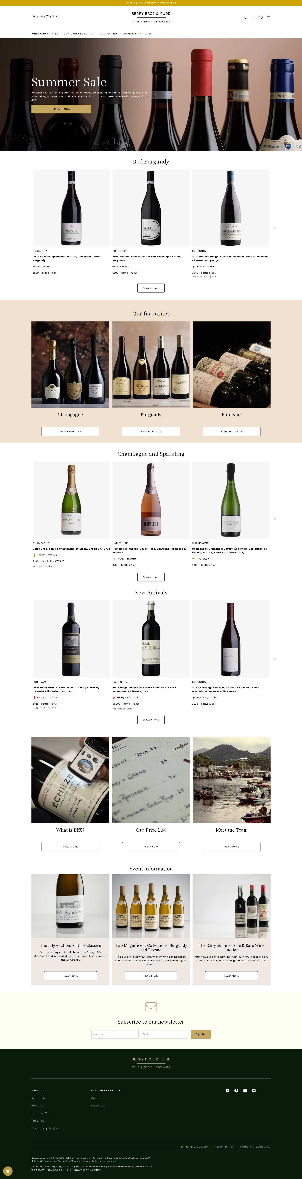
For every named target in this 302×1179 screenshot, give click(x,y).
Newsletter (99, 1105)
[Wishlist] (261, 17)
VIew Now (151, 846)
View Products (70, 431)
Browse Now (61, 108)
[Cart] (268, 17)
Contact (96, 1098)
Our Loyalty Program (45, 1128)
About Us (37, 1105)
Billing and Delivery (194, 1146)
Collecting (109, 33)
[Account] (253, 17)
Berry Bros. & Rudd (151, 14)
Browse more (151, 288)
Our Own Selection (79, 33)
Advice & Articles (137, 33)
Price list (37, 1120)
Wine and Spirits (45, 33)
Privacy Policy (224, 1146)
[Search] (246, 17)
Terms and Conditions (255, 1146)
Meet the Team (42, 1113)
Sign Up (201, 1034)
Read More (70, 846)
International (40, 1098)
